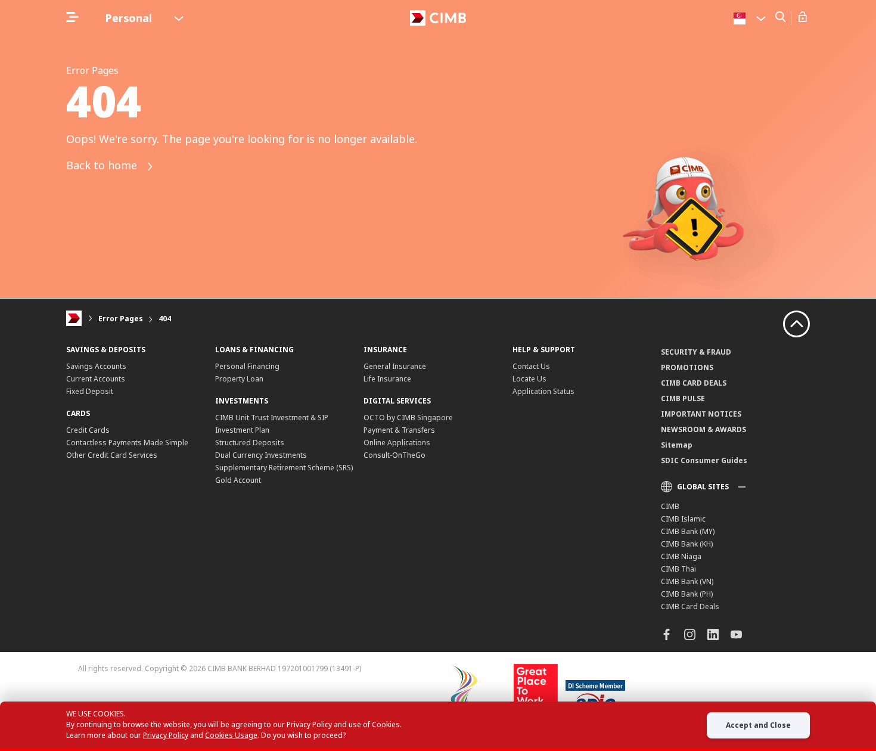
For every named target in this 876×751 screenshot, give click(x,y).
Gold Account (238, 480)
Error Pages (120, 319)
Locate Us (529, 379)
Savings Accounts (96, 366)
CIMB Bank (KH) (687, 544)
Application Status (543, 391)
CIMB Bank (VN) (687, 581)
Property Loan (239, 379)
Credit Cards (88, 430)
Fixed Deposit (89, 391)
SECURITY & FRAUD (696, 352)
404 (165, 319)
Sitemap (676, 445)
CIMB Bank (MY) (688, 531)
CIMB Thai (678, 569)
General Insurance (395, 366)
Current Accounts (95, 379)
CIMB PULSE (683, 398)
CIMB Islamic (683, 519)
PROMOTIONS (687, 367)
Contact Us (531, 366)
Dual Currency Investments (261, 455)
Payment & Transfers (399, 430)
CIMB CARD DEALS (693, 383)
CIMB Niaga (681, 556)
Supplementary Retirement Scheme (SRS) (284, 468)
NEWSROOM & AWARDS (703, 429)
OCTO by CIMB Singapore (408, 417)
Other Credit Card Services (111, 455)
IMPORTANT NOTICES (701, 414)
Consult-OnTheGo (394, 455)
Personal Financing (247, 366)
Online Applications (397, 442)
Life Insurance (387, 379)
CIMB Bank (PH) (687, 594)
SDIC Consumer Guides (704, 460)
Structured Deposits (249, 442)
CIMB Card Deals (690, 606)
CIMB (670, 506)
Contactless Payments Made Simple (127, 442)
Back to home (103, 165)
